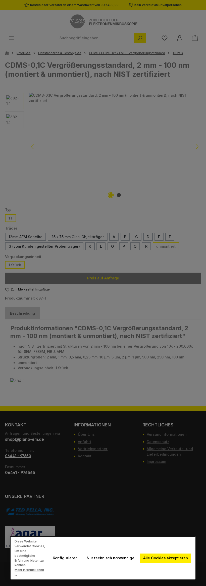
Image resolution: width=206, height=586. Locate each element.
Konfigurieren (65, 558)
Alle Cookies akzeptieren (165, 558)
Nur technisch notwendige (110, 558)
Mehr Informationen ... (29, 572)
